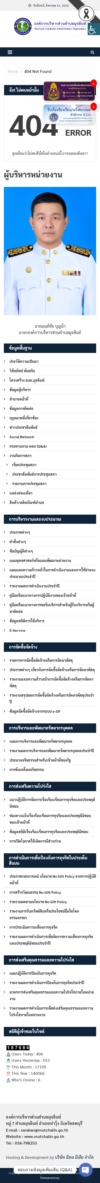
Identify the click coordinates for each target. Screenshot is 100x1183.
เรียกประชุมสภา (24, 464)
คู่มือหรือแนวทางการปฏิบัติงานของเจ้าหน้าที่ (42, 595)
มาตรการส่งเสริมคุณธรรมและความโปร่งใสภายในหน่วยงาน (51, 995)
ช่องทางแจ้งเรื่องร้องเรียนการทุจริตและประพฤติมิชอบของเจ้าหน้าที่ (50, 818)
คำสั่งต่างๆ (17, 541)
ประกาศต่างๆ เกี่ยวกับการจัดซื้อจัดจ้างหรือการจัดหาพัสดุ (52, 669)
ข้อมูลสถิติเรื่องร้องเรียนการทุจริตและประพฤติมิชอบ (48, 831)
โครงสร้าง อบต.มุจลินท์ (27, 380)
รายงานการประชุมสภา (29, 483)
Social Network (21, 436)
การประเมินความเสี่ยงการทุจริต (33, 927)
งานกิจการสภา (20, 455)
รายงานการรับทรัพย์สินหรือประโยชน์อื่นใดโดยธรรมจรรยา (44, 914)
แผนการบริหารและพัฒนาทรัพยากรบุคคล (40, 741)
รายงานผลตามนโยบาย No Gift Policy (38, 901)
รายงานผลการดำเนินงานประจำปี (34, 586)
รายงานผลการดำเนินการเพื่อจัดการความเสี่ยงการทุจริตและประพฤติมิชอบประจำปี (51, 939)
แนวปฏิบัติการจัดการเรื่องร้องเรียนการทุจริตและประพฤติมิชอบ (52, 802)
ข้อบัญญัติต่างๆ (21, 551)
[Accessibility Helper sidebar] (94, 29)
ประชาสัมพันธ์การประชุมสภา (34, 474)
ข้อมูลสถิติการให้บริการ (26, 620)
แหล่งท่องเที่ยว (21, 493)
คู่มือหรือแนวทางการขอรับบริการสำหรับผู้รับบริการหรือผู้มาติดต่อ (51, 608)
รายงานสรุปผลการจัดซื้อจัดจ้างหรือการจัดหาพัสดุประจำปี (51, 698)
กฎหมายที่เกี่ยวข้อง (23, 418)
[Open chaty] (86, 1170)
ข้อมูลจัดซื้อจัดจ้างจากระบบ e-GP (34, 711)
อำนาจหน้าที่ (18, 399)
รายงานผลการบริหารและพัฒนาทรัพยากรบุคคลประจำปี (51, 750)
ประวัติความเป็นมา (23, 361)
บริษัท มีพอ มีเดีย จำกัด (74, 1157)
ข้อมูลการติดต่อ (21, 408)
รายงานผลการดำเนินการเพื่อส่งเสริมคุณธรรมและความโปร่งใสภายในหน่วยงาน (51, 1011)
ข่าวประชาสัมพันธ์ (23, 427)
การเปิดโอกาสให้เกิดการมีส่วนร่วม (35, 841)
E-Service (17, 630)
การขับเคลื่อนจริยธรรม (26, 769)
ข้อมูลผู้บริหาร (20, 389)
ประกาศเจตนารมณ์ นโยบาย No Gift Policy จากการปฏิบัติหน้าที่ (52, 879)
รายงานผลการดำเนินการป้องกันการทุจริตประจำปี (46, 982)
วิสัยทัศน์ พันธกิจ (22, 370)
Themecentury (49, 1178)
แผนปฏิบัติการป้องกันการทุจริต (32, 973)
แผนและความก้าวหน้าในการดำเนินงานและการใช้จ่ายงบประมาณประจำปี (52, 573)
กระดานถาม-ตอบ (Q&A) (28, 446)
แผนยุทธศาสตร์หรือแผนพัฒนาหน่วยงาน (40, 560)
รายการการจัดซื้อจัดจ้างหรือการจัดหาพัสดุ (41, 660)
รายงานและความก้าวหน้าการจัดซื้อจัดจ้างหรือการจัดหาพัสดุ (51, 682)
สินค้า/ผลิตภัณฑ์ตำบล (26, 502)
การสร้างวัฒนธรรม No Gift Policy (35, 892)
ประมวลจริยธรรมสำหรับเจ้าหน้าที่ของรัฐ (40, 760)
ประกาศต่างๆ (19, 532)
